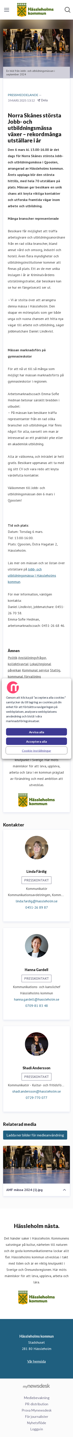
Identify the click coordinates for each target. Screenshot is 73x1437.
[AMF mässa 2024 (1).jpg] (36, 1165)
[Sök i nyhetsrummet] (67, 10)
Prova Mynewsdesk (37, 1410)
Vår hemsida (36, 1361)
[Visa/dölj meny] (6, 9)
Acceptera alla (36, 741)
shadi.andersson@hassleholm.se (36, 1091)
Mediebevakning (36, 1398)
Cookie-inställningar (36, 750)
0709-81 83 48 (36, 1005)
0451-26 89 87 (36, 907)
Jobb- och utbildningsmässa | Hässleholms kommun (32, 575)
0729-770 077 (36, 1097)
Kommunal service (35, 670)
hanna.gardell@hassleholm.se (36, 999)
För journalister (36, 1416)
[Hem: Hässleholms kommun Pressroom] (35, 9)
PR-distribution (36, 1404)
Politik (12, 657)
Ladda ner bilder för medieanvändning (35, 1135)
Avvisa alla (36, 732)
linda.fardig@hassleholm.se (36, 901)
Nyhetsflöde (36, 1423)
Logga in (36, 1429)
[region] (36, 718)
